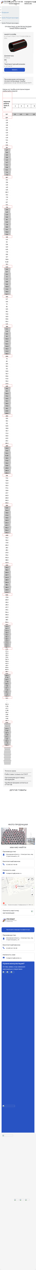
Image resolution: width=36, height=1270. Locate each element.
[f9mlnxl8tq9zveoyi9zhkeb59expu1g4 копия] (17, 45)
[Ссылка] (6, 2)
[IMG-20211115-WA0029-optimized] (18, 836)
